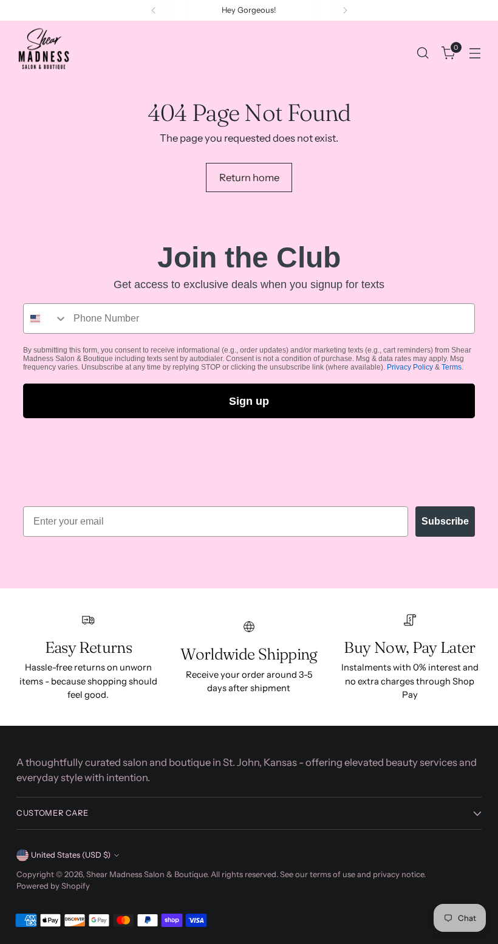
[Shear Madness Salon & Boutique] (43, 53)
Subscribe (445, 521)
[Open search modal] (423, 53)
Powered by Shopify (53, 886)
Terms (452, 367)
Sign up (249, 401)
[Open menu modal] (475, 53)
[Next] (345, 10)
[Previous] (153, 10)
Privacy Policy (410, 367)
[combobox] (45, 318)
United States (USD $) (71, 855)
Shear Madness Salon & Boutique (146, 874)
